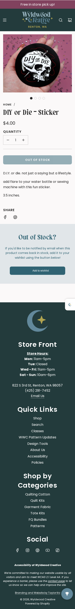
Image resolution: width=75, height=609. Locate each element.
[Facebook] (17, 550)
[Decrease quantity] (7, 140)
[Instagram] (27, 550)
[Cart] (69, 20)
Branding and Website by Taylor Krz (37, 593)
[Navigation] (4, 20)
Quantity (12, 131)
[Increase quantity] (23, 140)
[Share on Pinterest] (15, 218)
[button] (31, 98)
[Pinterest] (37, 550)
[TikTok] (57, 550)
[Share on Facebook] (5, 218)
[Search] (60, 20)
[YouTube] (47, 550)
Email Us (37, 396)
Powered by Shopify (37, 603)
